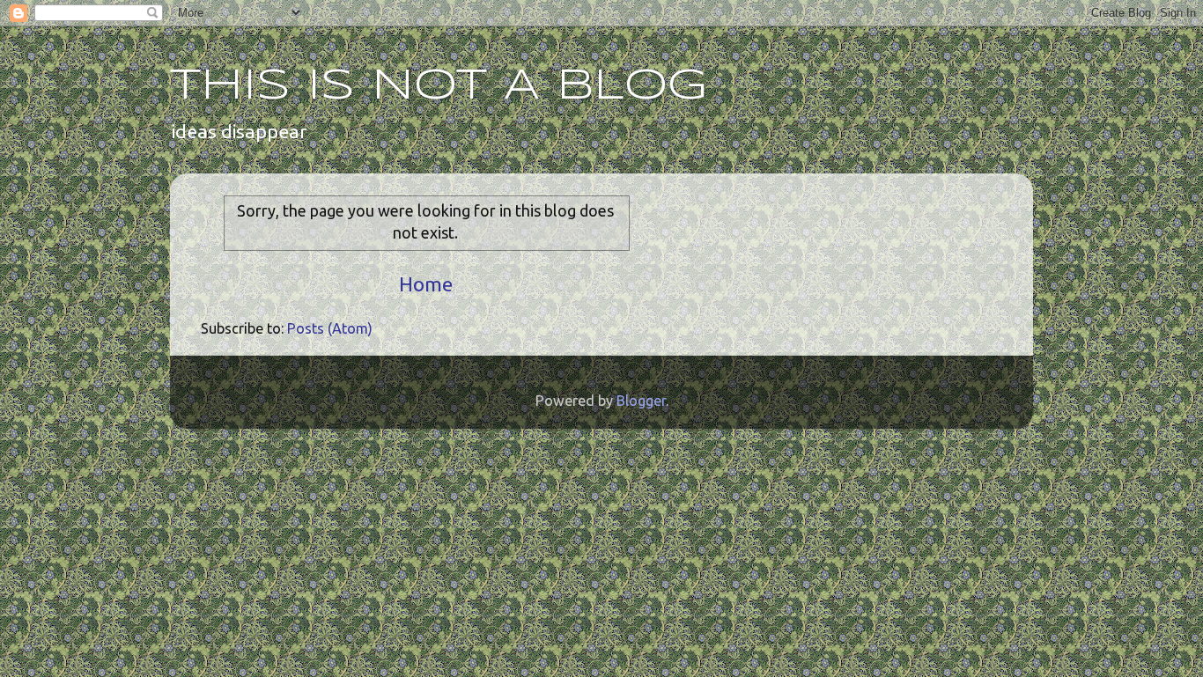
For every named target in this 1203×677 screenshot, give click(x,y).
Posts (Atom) (330, 328)
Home (426, 284)
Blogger (641, 400)
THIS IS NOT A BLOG (438, 86)
